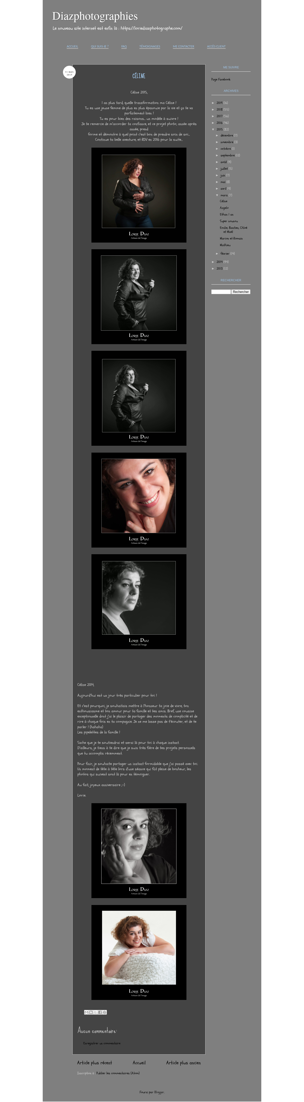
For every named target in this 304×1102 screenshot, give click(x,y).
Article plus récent (94, 1063)
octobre (226, 148)
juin (223, 175)
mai (223, 182)
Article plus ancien (183, 1063)
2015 (220, 129)
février (225, 253)
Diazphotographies (95, 15)
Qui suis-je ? (100, 46)
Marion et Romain (231, 238)
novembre (227, 142)
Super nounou (229, 221)
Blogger (159, 1092)
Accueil (72, 46)
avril (224, 188)
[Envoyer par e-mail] (86, 1012)
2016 (220, 123)
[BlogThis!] (91, 1012)
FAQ (124, 46)
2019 (220, 103)
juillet (225, 168)
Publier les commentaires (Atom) (118, 1073)
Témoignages (149, 46)
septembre (228, 155)
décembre (227, 135)
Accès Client (216, 46)
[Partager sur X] (95, 1012)
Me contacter (183, 46)
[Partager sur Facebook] (100, 1012)
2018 (220, 109)
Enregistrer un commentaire (101, 1043)
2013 (220, 268)
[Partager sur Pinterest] (104, 1012)
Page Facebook (220, 79)
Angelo (224, 208)
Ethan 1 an (226, 214)
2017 (220, 116)
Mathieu (225, 245)
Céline (223, 201)
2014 (220, 262)
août (224, 162)
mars (225, 195)
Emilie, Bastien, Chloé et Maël (233, 229)
